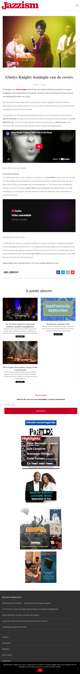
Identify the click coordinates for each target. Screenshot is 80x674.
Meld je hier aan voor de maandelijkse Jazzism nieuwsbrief (41, 399)
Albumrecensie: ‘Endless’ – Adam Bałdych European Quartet (26, 603)
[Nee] (77, 668)
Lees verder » (20, 336)
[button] (58, 272)
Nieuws (43, 85)
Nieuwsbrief (7, 655)
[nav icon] (77, 5)
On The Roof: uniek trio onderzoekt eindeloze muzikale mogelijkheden (20, 325)
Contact (5, 637)
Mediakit (5, 649)
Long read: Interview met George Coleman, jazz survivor (24, 621)
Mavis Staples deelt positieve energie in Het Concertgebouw (20, 368)
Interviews (6, 661)
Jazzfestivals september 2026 (58, 324)
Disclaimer (6, 643)
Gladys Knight (21, 90)
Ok (40, 670)
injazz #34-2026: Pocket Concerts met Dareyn (20, 615)
